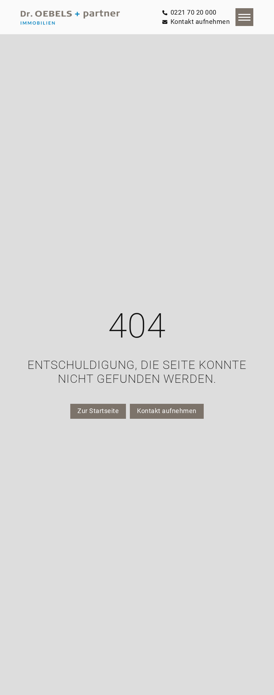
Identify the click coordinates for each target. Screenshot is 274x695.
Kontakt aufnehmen (167, 411)
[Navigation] (244, 17)
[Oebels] (70, 17)
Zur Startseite (98, 411)
